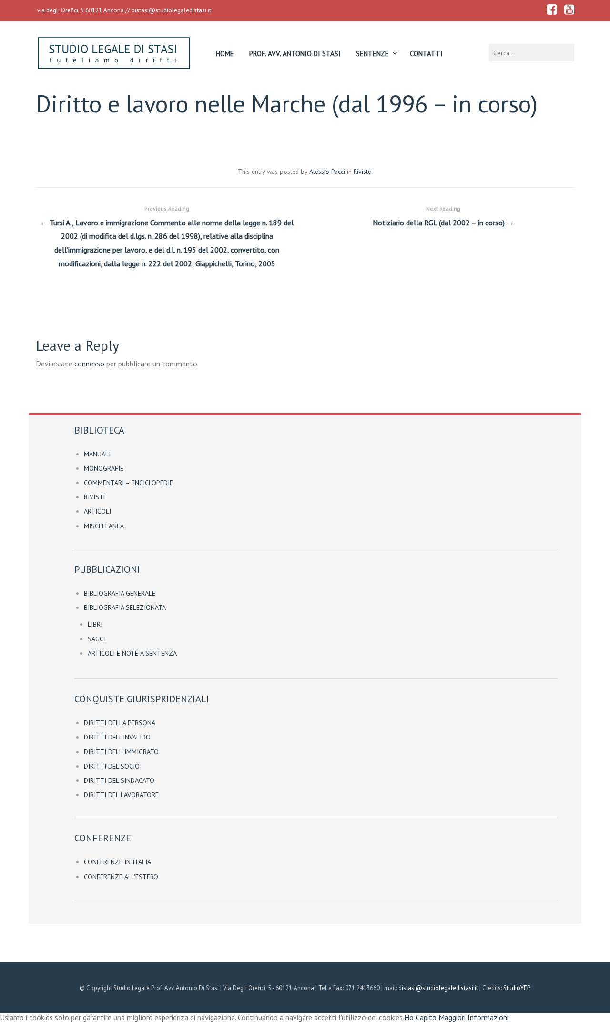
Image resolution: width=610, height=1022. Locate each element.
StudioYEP (516, 988)
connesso (89, 363)
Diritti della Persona (119, 722)
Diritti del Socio (112, 766)
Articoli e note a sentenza (132, 653)
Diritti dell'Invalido (117, 737)
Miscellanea (104, 526)
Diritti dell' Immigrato (121, 752)
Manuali (97, 454)
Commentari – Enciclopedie (128, 482)
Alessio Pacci (327, 171)
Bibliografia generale (119, 593)
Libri (95, 624)
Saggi (97, 639)
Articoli (97, 511)
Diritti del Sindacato (119, 780)
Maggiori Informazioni (473, 1017)
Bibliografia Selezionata (125, 607)
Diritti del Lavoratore (121, 794)
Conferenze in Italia (117, 862)
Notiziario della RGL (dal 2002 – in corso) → (443, 216)
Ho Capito (420, 1017)
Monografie (103, 468)
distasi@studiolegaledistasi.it (171, 10)
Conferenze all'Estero (121, 876)
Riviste (362, 171)
